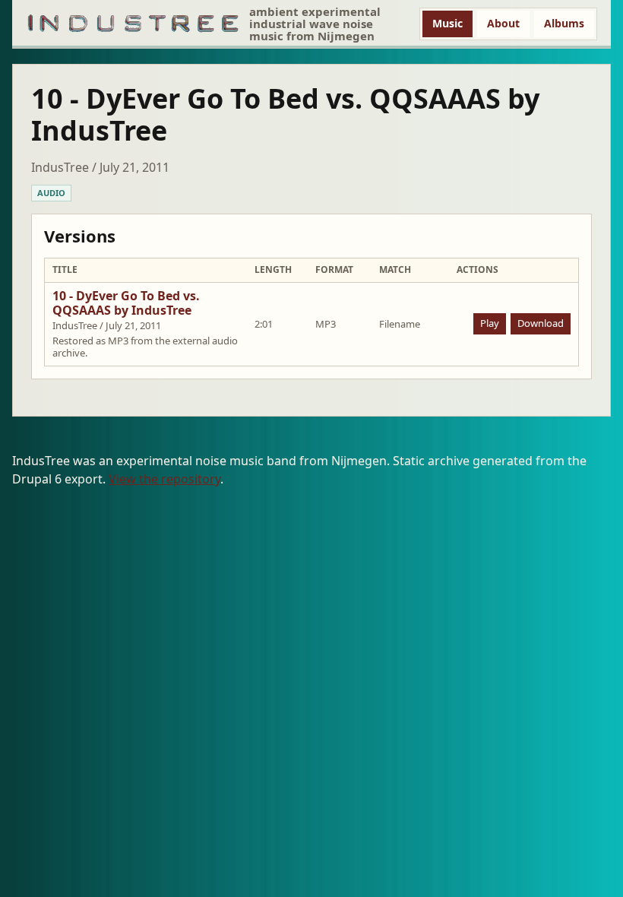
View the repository (164, 479)
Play (489, 323)
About (503, 23)
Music (447, 23)
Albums (564, 23)
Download (540, 323)
